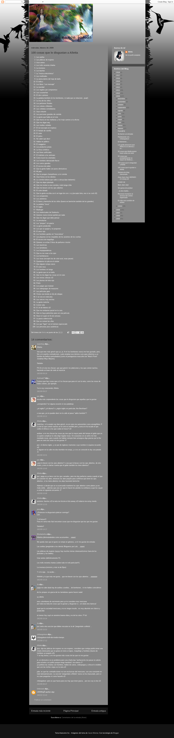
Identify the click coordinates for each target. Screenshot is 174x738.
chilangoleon (42, 634)
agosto (120, 111)
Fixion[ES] (121, 131)
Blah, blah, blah (123, 185)
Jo (38, 584)
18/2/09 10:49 (42, 493)
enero (120, 206)
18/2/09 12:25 (42, 504)
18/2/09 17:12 (42, 641)
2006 (118, 216)
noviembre (122, 102)
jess (38, 509)
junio (120, 117)
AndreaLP (41, 378)
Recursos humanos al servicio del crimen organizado (125, 195)
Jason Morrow (93, 733)
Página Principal (70, 711)
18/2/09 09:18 (42, 373)
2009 (118, 96)
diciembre (121, 99)
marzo (120, 125)
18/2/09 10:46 (42, 468)
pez (38, 396)
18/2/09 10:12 (42, 416)
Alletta (39, 421)
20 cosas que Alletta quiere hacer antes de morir (127, 152)
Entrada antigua (98, 711)
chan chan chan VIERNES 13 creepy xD (127, 178)
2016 (118, 78)
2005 (118, 219)
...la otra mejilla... (123, 191)
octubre (121, 105)
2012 (118, 87)
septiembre (122, 107)
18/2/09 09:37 (42, 391)
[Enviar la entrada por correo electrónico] (68, 332)
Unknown (40, 689)
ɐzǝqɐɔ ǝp (121, 182)
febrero (120, 128)
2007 (118, 213)
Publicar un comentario (42, 700)
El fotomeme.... (123, 142)
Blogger (116, 733)
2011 (118, 90)
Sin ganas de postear (125, 188)
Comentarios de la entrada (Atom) (74, 717)
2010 (118, 93)
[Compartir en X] (77, 332)
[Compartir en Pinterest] (82, 332)
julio (119, 113)
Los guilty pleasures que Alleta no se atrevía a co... (126, 146)
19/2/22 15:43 (42, 695)
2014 (118, 81)
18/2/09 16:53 (42, 630)
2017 (118, 75)
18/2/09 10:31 (42, 455)
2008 (118, 210)
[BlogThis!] (75, 332)
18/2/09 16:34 (42, 618)
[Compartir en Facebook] (80, 332)
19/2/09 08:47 (42, 684)
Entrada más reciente (40, 711)
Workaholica (42, 534)
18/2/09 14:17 (42, 529)
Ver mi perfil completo (132, 55)
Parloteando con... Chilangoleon (124, 138)
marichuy (40, 344)
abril (120, 122)
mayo (120, 119)
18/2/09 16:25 (42, 580)
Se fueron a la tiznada (125, 134)
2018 (118, 72)
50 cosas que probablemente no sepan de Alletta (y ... (126, 158)
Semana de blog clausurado (123, 173)
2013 (118, 84)
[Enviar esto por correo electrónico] (73, 332)
